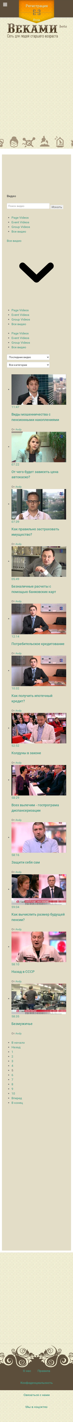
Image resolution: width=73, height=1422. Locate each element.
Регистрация (37, 6)
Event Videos (20, 222)
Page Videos (20, 217)
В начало (18, 1042)
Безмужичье (22, 1024)
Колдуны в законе (26, 753)
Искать (57, 207)
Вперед (16, 1098)
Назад (16, 1047)
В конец (17, 1103)
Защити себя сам (25, 862)
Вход (36, 20)
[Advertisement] (36, 89)
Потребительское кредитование (37, 644)
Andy (18, 429)
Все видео (18, 231)
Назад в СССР (23, 972)
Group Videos (20, 227)
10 (13, 1093)
